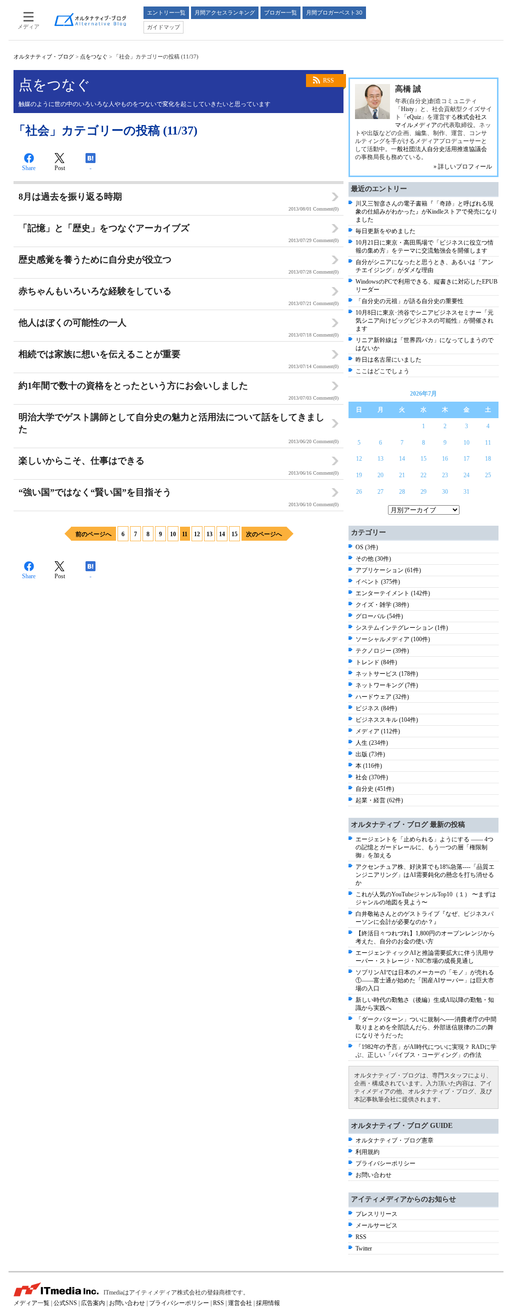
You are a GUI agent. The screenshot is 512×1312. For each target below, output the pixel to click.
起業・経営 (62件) (379, 800)
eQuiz (414, 117)
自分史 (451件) (375, 788)
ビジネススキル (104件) (387, 719)
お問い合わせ (374, 1174)
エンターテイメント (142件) (393, 593)
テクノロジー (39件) (382, 650)
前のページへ (94, 534)
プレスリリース (377, 1213)
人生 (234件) (372, 742)
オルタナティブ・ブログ (44, 57)
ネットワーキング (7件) (387, 685)
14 (222, 534)
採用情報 (268, 1302)
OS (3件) (367, 547)
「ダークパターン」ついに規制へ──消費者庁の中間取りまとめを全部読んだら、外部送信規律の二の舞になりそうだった (426, 1027)
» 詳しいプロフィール (463, 166)
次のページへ (264, 534)
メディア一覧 (32, 1302)
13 (209, 534)
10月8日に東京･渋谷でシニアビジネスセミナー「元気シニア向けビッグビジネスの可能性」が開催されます (425, 320)
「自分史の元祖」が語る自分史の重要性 (410, 301)
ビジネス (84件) (376, 708)
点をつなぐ (94, 57)
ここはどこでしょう (383, 371)
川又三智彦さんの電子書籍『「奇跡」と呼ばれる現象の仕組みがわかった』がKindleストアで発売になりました (427, 211)
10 (173, 534)
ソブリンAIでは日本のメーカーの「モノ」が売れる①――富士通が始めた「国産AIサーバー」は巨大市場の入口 (425, 980)
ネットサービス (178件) (387, 673)
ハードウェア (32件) (382, 696)
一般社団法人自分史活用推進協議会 (439, 149)
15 (235, 534)
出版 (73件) (370, 754)
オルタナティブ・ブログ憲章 (395, 1140)
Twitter (364, 1248)
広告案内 (93, 1302)
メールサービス (377, 1225)
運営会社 (240, 1302)
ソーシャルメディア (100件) (393, 639)
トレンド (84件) (376, 662)
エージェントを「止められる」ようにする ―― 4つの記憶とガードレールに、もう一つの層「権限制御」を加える (425, 847)
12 (197, 534)
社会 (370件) (372, 777)
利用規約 (368, 1151)
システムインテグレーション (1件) (402, 627)
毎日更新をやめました (386, 231)
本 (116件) (369, 765)
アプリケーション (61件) (388, 570)
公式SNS (65, 1302)
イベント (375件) (378, 581)
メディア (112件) (378, 731)
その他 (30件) (373, 558)
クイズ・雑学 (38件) (382, 604)
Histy (407, 109)
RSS (328, 80)
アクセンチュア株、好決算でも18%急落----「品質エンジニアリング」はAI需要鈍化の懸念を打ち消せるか (425, 874)
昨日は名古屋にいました (389, 359)
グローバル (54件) (379, 616)
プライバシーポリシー (386, 1163)
